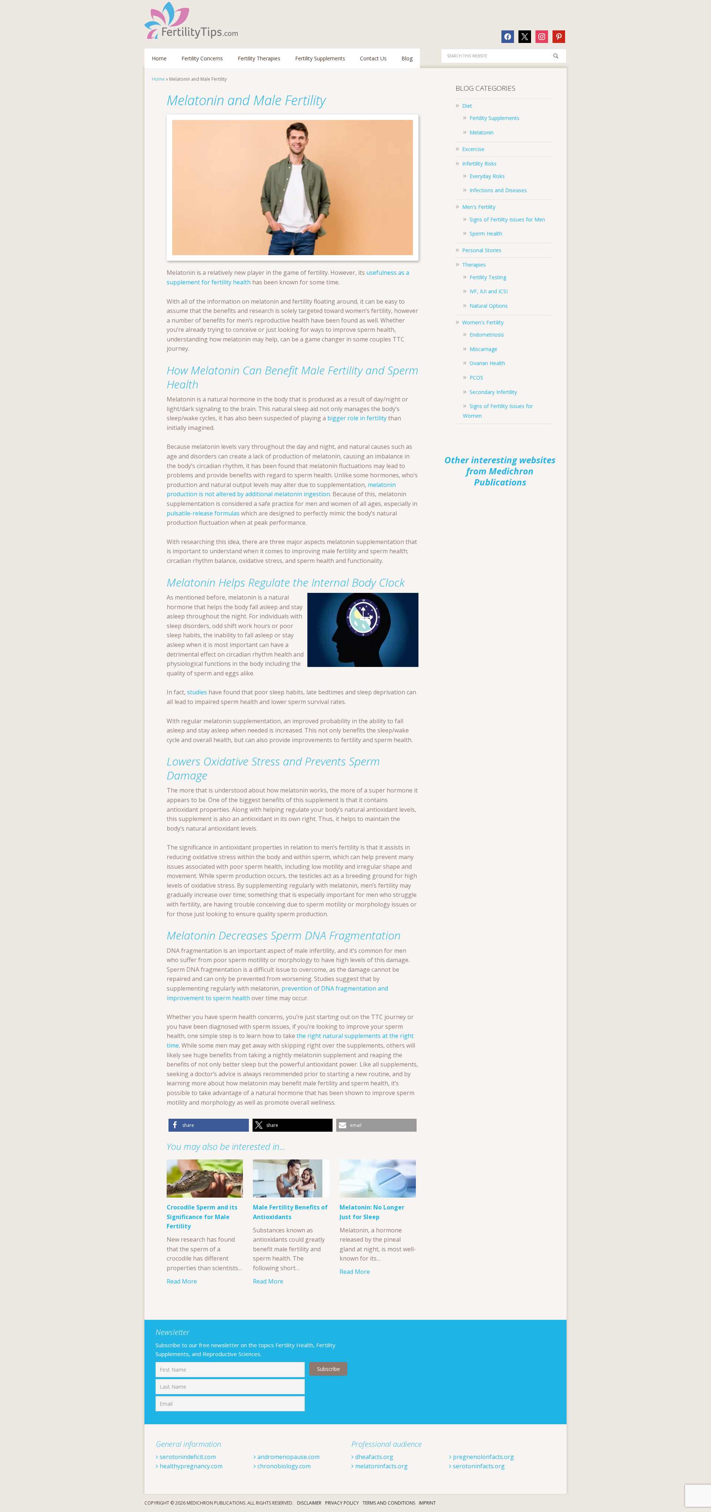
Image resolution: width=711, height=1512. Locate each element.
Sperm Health (486, 233)
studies (197, 692)
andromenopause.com (288, 1457)
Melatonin (482, 132)
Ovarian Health (487, 363)
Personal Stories (481, 250)
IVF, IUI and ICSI (489, 291)
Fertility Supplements (495, 117)
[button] (208, 1125)
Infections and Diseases (498, 190)
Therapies (474, 264)
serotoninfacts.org (478, 1466)
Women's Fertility (483, 322)
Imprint (427, 1503)
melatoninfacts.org (381, 1466)
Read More (182, 1281)
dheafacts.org (373, 1457)
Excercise (473, 149)
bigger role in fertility (357, 418)
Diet (467, 105)
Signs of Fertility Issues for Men (507, 219)
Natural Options (489, 305)
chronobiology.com (283, 1466)
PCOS (476, 377)
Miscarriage (483, 349)
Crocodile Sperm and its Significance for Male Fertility (202, 1216)
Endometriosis (487, 334)
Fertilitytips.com (192, 20)
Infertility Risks (479, 163)
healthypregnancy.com (190, 1466)
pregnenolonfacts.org (482, 1457)
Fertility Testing (488, 277)
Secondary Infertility (493, 391)
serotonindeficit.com (187, 1457)
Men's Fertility (478, 206)
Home (158, 79)
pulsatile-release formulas (203, 513)
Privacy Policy (342, 1503)
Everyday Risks (487, 176)
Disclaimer (309, 1503)
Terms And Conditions (389, 1503)
